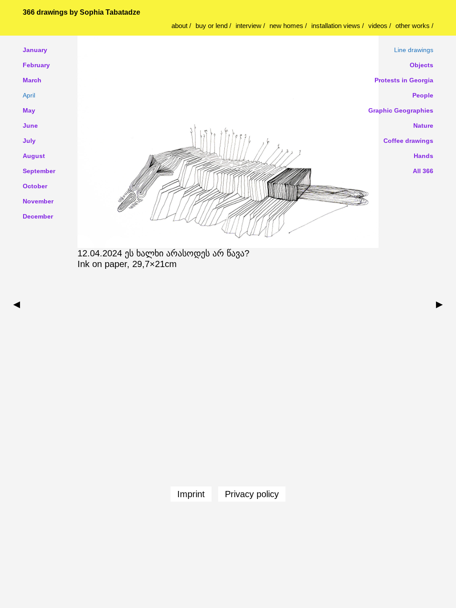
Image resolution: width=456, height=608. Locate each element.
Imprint (191, 494)
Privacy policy (252, 494)
